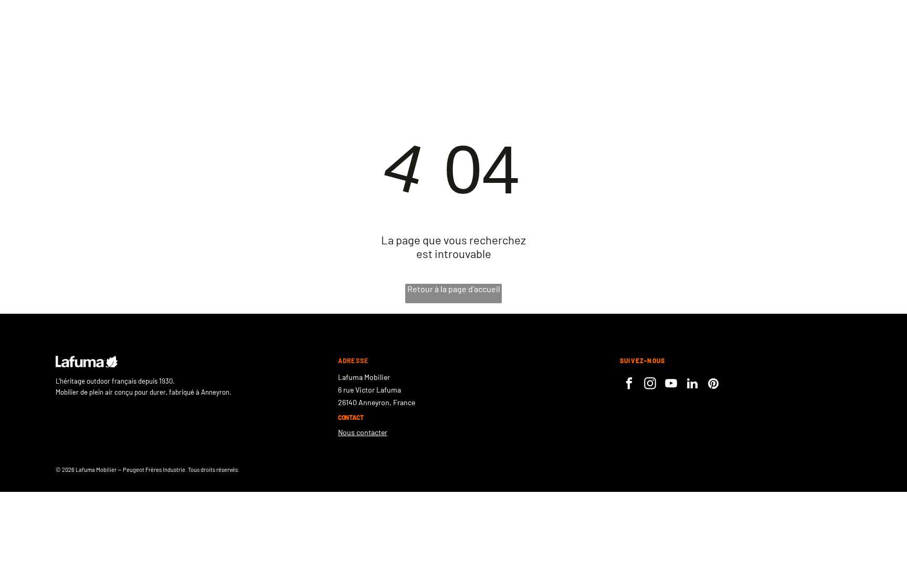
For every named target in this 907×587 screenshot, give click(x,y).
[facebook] (629, 384)
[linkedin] (692, 384)
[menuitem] (655, 38)
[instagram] (650, 384)
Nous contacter (362, 432)
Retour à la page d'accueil (453, 289)
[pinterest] (713, 384)
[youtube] (671, 384)
